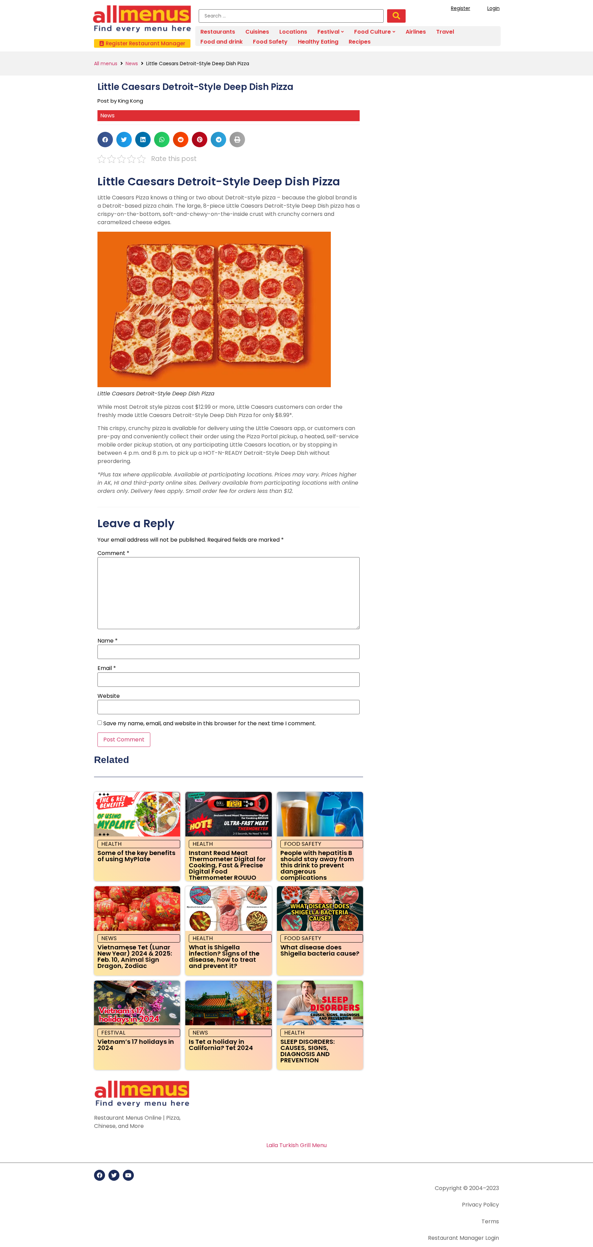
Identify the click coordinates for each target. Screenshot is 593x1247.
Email (106, 668)
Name (107, 641)
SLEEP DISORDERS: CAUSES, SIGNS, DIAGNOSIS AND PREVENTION (307, 1050)
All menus (105, 63)
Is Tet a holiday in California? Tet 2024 (221, 1044)
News (132, 63)
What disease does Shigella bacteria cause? (319, 950)
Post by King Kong (120, 100)
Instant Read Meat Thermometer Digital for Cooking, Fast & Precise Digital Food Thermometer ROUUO (227, 865)
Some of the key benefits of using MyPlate (136, 855)
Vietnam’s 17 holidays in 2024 (135, 1044)
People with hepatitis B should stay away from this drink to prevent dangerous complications (317, 865)
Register (460, 8)
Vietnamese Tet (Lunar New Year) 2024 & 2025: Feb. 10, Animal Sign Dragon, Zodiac (134, 956)
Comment (113, 553)
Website (108, 696)
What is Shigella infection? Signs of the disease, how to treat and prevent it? (224, 956)
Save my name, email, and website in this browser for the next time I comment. (209, 723)
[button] (142, 43)
